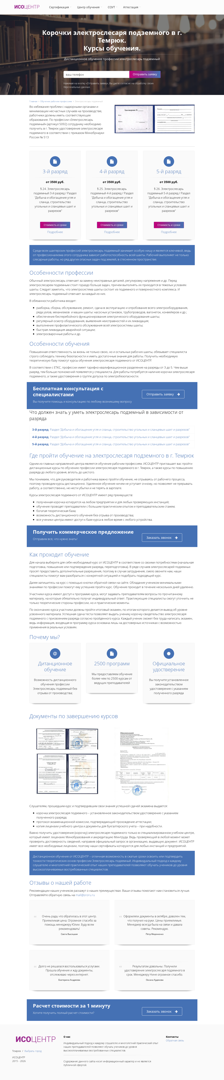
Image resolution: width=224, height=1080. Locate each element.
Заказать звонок (159, 537)
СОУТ (111, 7)
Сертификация (59, 7)
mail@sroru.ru (85, 895)
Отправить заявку (160, 394)
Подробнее (55, 232)
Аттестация (130, 7)
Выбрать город (33, 1051)
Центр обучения (88, 7)
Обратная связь (175, 1040)
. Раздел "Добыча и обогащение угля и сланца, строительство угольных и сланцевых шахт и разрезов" (111, 430)
